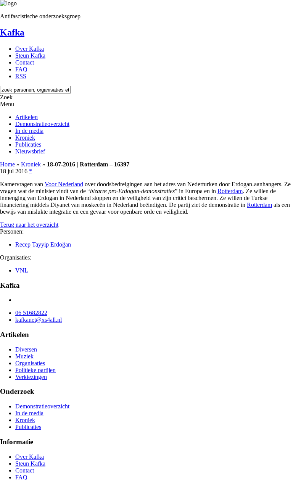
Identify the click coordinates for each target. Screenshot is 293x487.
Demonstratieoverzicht (42, 124)
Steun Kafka (30, 55)
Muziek (24, 356)
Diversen (26, 349)
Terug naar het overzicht (29, 224)
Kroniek (25, 137)
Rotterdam (230, 191)
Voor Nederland (64, 184)
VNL (21, 270)
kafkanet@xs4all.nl (38, 319)
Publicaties (28, 144)
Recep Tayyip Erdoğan (43, 244)
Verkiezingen (31, 377)
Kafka (12, 32)
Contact (24, 62)
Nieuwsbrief (30, 151)
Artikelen (26, 117)
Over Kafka (29, 48)
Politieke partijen (35, 370)
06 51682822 (31, 313)
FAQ (21, 69)
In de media (29, 130)
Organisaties (30, 363)
